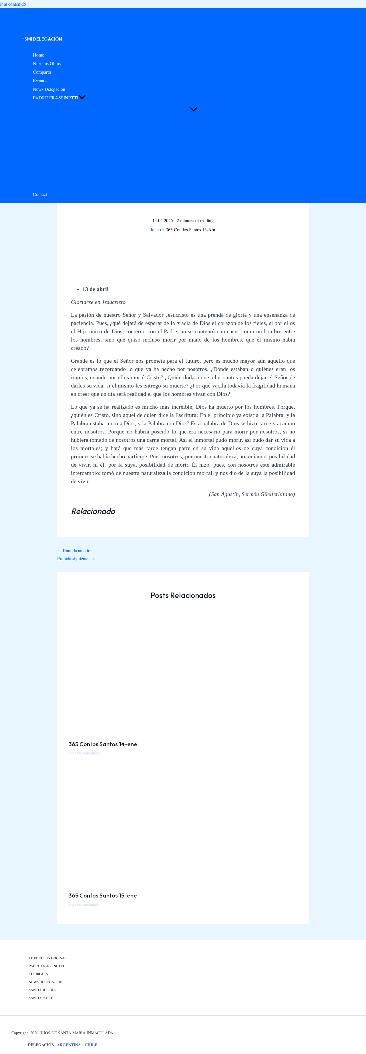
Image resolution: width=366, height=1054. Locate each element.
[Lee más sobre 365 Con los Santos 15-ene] (169, 883)
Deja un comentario (84, 753)
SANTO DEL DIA (42, 989)
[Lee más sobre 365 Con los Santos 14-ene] (169, 731)
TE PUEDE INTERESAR (48, 957)
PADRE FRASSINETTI (46, 965)
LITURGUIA (38, 973)
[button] (82, 97)
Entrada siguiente (75, 558)
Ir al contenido (13, 4)
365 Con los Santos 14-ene (103, 744)
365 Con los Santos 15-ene (103, 895)
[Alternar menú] (193, 109)
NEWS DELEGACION (46, 981)
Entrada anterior (74, 550)
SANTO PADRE (41, 997)
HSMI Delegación (41, 39)
